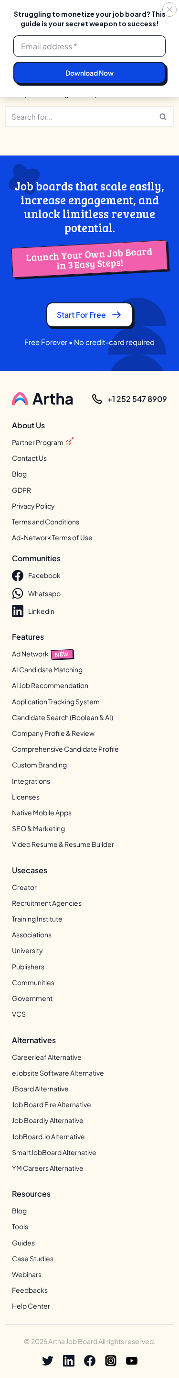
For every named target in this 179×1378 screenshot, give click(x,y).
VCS (19, 1014)
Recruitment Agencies (47, 903)
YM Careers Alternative (48, 1168)
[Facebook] (89, 1361)
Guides (23, 1242)
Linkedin (41, 611)
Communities (33, 982)
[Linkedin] (68, 1361)
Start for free (81, 315)
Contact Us (29, 458)
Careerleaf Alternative (47, 1057)
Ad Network (40, 653)
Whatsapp (44, 593)
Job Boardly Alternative (48, 1120)
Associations (32, 935)
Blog (19, 474)
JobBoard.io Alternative (48, 1136)
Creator (24, 887)
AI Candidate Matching (47, 670)
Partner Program (38, 442)
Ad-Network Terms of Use (52, 537)
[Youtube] (131, 1361)
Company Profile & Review (53, 733)
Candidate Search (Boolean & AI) (62, 717)
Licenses (26, 796)
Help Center (31, 1306)
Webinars (27, 1274)
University (27, 950)
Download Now (89, 72)
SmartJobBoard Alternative (54, 1152)
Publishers (28, 966)
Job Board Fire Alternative (51, 1104)
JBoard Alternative (40, 1088)
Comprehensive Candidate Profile (65, 749)
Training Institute (37, 919)
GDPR (21, 490)
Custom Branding (39, 765)
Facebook (44, 575)
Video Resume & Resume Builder (63, 844)
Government (32, 998)
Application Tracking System (56, 701)
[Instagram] (110, 1361)
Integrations (31, 781)
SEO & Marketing (38, 828)
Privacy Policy (33, 505)
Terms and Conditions (45, 521)
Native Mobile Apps (42, 813)
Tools (20, 1226)
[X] (47, 1361)
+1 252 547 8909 (137, 399)
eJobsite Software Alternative (58, 1072)
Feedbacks (30, 1290)
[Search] (163, 116)
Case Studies (32, 1258)
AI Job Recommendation (50, 685)
